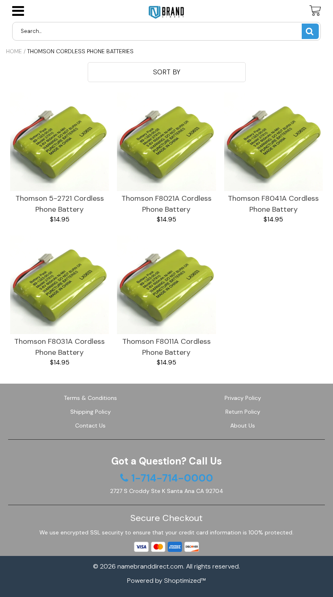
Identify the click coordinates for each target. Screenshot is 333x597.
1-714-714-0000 (172, 478)
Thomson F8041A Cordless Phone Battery (273, 203)
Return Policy (242, 411)
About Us (242, 425)
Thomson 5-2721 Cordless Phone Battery (59, 203)
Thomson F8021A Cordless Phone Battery (166, 203)
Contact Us (90, 425)
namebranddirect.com (150, 566)
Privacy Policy (243, 398)
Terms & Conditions (90, 398)
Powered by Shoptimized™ (166, 580)
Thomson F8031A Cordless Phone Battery (59, 346)
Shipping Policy (90, 411)
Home (14, 51)
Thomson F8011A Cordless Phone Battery (166, 346)
